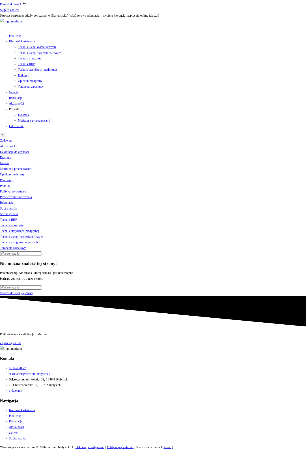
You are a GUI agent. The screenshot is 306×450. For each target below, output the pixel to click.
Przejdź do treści (11, 4)
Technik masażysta (29, 58)
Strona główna (9, 214)
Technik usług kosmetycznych (37, 47)
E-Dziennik (16, 126)
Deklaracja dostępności (14, 152)
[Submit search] (43, 254)
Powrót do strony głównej (16, 293)
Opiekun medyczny (30, 81)
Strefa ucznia (8, 208)
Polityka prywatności (13, 191)
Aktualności (16, 103)
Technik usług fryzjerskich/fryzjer (39, 53)
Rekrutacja (15, 98)
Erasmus (23, 115)
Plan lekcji (15, 35)
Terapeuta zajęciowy (31, 86)
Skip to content (9, 10)
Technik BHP (26, 64)
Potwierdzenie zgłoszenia (16, 197)
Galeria (13, 92)
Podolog (23, 75)
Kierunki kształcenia (22, 41)
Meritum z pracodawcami (34, 120)
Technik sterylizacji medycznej (37, 69)
